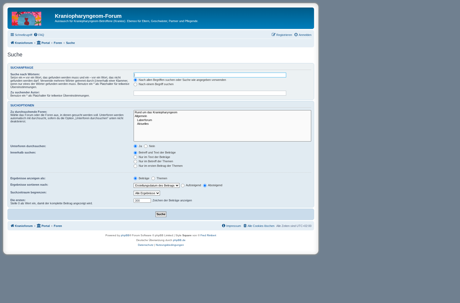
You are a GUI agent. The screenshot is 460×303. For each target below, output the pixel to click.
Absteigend (214, 185)
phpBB (125, 235)
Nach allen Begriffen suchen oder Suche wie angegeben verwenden (182, 79)
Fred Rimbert (208, 235)
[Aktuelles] (222, 124)
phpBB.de (179, 240)
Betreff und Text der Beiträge (157, 152)
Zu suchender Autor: (25, 92)
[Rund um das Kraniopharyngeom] (222, 112)
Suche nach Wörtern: (25, 74)
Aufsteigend (193, 185)
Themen (161, 178)
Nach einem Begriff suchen (156, 84)
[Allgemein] (222, 116)
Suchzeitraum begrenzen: (28, 192)
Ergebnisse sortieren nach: (29, 184)
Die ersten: (18, 200)
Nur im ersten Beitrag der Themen (160, 165)
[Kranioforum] (32, 17)
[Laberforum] (222, 120)
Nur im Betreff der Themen (155, 161)
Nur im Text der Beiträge (154, 157)
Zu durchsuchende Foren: (28, 111)
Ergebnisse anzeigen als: (28, 178)
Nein (151, 146)
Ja (140, 146)
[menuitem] (39, 35)
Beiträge (143, 178)
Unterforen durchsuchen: (28, 146)
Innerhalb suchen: (23, 152)
